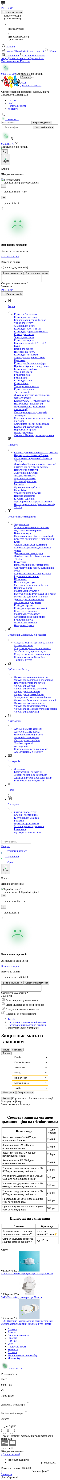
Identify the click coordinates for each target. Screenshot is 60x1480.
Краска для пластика (25, 317)
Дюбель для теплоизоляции (29, 599)
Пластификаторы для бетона (29, 682)
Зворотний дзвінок (42, 122)
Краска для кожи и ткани (27, 328)
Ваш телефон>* (40, 1471)
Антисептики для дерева (27, 602)
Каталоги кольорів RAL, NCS (30, 343)
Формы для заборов (25, 685)
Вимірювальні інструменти (29, 780)
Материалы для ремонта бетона (31, 585)
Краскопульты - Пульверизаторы (32, 400)
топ (35, 1098)
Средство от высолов (25, 611)
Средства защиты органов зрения (32, 648)
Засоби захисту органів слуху (30, 651)
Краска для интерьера (26, 354)
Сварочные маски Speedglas (29, 657)
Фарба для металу (23, 322)
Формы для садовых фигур (29, 694)
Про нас (34, 58)
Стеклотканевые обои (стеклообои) (33, 536)
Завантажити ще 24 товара (15, 1104)
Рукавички (20, 829)
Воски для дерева (23, 348)
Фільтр (6, 1050)
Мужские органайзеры (26, 823)
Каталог (25, 77)
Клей (17, 541)
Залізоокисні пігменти (26, 472)
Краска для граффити (25, 369)
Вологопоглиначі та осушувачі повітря (35, 593)
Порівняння (12, 55)
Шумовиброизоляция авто (28, 734)
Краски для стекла (24, 334)
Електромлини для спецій (28, 772)
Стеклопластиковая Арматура (30, 544)
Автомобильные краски (27, 731)
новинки (43, 1098)
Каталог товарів (14, 12)
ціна (30, 1098)
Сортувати (17, 1050)
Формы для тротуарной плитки (31, 677)
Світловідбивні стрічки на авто (31, 749)
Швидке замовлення (12, 273)
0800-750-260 (8, 73)
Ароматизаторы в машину (28, 751)
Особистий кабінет (34, 55)
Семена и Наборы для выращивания (34, 435)
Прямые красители (24, 495)
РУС (3, 8)
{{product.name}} (10, 1454)
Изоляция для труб (24, 582)
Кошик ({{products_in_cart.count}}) (24, 51)
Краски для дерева (24, 340)
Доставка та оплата (18, 58)
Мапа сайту (14, 1358)
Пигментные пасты (24, 351)
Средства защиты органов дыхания (33, 642)
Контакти (25, 61)
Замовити (6, 1474)
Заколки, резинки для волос (29, 826)
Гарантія (12, 1338)
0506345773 (12, 119)
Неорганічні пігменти (26, 469)
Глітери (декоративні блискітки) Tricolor (36, 452)
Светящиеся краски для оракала (31, 423)
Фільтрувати (8, 1092)
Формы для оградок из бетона (30, 706)
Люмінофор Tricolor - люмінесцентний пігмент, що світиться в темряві (35, 465)
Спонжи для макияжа (26, 814)
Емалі (17, 346)
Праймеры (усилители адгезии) (31, 366)
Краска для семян (23, 380)
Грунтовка (19, 360)
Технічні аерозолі (23, 743)
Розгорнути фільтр (11, 1101)
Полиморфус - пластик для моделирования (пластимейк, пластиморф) (30, 406)
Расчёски (19, 820)
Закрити (6, 1053)
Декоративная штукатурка (28, 553)
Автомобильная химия (26, 737)
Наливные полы (23, 588)
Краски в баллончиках (26, 314)
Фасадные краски (23, 372)
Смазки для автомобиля (27, 740)
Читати (49, 1273)
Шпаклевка (20, 579)
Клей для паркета (23, 605)
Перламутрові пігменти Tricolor (31, 455)
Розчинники (21, 377)
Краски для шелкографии (28, 426)
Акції (4, 58)
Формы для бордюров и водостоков (33, 680)
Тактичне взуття (23, 660)
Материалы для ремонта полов (31, 596)
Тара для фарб (21, 392)
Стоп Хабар (20, 490)
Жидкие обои (21, 524)
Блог (41, 58)
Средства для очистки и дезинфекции (34, 539)
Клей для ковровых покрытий (30, 608)
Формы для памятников (27, 691)
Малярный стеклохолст (27, 614)
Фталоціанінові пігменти (27, 493)
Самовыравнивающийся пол (29, 616)
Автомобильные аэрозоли (28, 728)
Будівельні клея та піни (26, 576)
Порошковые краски (25, 429)
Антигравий (21, 746)
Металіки (19, 484)
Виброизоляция (22, 533)
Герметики (20, 562)
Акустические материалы (28, 530)
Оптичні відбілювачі (25, 481)
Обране (52, 51)
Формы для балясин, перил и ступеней (35, 700)
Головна (10, 46)
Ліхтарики (19, 769)
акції (50, 1098)
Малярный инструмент (26, 590)
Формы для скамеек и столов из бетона (35, 708)
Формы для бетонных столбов (30, 688)
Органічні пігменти (25, 478)
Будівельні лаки (22, 374)
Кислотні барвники (24, 498)
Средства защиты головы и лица (32, 654)
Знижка (12, 1332)
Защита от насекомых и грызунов (32, 573)
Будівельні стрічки (24, 619)
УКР (10, 8)
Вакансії (12, 1352)
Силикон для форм (24, 325)
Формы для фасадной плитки (30, 703)
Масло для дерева (23, 432)
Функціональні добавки (27, 487)
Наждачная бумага (24, 625)
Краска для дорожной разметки (31, 331)
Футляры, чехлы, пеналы (27, 832)
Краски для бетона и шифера (30, 363)
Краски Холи (21, 383)
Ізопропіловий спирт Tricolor (30, 320)
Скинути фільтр (25, 1092)
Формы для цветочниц (26, 711)
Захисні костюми (23, 645)
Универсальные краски (26, 386)
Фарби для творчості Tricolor (29, 357)
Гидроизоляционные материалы (31, 564)
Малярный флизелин (25, 622)
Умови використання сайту (22, 1355)
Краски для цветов (24, 389)
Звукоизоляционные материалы (31, 527)
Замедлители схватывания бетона (32, 697)
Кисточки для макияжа (26, 817)
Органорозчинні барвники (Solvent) (33, 501)
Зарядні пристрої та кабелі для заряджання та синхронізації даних (33, 776)
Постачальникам (10, 61)
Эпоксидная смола (24, 337)
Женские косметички (25, 812)
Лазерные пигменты (25, 475)
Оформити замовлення (36, 273)
